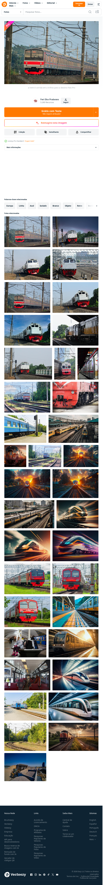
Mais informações (14, 146)
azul (32, 204)
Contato (65, 825)
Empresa (8, 830)
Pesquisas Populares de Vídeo (39, 854)
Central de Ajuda (66, 819)
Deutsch (91, 830)
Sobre (64, 828)
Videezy (7, 826)
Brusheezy (9, 818)
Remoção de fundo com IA (10, 851)
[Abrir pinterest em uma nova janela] (44, 873)
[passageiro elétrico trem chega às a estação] (75, 577)
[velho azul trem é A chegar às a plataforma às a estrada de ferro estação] (25, 735)
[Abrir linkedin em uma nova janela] (40, 873)
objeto (68, 204)
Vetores (12, 3)
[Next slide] (92, 204)
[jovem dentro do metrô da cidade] (25, 642)
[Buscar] (90, 11)
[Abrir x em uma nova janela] (53, 873)
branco (56, 204)
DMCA (36, 825)
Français (91, 834)
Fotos (25, 3)
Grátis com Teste (51, 112)
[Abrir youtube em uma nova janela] (57, 873)
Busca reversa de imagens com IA (12, 845)
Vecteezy (8, 822)
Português (92, 826)
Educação (8, 834)
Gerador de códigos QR (9, 857)
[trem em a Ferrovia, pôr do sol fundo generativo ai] (73, 735)
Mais (11, 5)
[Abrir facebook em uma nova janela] (31, 873)
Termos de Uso (71, 875)
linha (21, 204)
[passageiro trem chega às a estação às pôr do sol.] (75, 482)
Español (91, 822)
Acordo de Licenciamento (39, 819)
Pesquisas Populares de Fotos (39, 845)
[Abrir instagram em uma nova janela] (36, 873)
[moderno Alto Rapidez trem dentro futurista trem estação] (75, 673)
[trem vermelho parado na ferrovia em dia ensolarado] (75, 395)
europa (9, 204)
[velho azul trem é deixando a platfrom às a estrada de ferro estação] (25, 427)
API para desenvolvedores (11, 839)
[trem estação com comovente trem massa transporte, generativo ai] (73, 427)
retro (79, 204)
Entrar (90, 4)
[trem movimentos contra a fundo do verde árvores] (27, 577)
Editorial (51, 3)
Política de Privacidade (88, 875)
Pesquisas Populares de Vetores (39, 837)
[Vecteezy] (4, 4)
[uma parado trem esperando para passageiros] (88, 362)
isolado (43, 204)
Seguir (66, 102)
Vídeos (37, 3)
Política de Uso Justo (86, 876)
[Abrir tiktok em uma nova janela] (48, 873)
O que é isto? (29, 141)
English (90, 818)
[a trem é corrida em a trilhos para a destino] (27, 230)
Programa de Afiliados (39, 829)
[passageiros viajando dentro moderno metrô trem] (27, 673)
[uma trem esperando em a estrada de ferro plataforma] (75, 610)
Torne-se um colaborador (67, 833)
